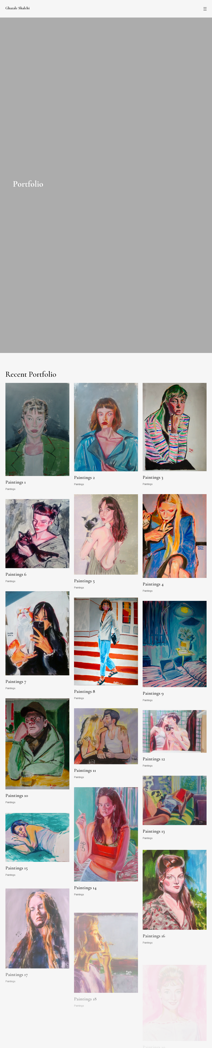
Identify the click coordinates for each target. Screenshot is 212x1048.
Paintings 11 (85, 770)
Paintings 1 (15, 482)
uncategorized (150, 1040)
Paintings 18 (85, 991)
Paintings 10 (16, 795)
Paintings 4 (153, 584)
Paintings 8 (84, 691)
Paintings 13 (154, 831)
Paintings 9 (153, 693)
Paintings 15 (16, 867)
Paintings (10, 489)
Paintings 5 (84, 581)
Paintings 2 (84, 477)
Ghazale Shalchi (17, 8)
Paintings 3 (153, 477)
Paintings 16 (154, 934)
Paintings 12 (154, 759)
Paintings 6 (15, 574)
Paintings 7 (15, 681)
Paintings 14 (85, 888)
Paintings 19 (154, 1033)
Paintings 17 (16, 970)
